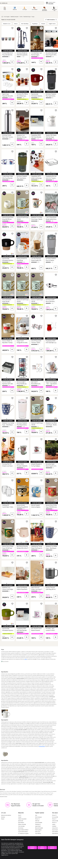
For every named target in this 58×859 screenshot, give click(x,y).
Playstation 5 (38, 824)
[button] (21, 48)
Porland (43, 23)
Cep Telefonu (38, 833)
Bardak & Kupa (27, 16)
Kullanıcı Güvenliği (22, 824)
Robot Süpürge (38, 817)
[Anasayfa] (2, 16)
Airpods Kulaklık (38, 822)
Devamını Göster (3, 796)
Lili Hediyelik (53, 791)
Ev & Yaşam (6, 16)
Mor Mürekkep (24, 23)
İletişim (2, 819)
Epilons (42, 794)
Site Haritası (20, 828)
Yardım (19, 817)
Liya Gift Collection (13, 794)
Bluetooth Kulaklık (39, 828)
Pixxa (1, 793)
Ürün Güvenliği (21, 826)
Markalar (3, 817)
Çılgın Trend (23, 794)
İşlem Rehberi (21, 822)
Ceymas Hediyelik (30, 793)
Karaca (16, 23)
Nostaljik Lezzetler (15, 793)
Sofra (21, 16)
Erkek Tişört (37, 831)
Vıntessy (7, 794)
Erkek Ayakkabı (38, 829)
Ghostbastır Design (7, 793)
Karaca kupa (42, 746)
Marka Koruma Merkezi (6, 815)
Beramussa (48, 791)
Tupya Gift (43, 791)
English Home (52, 23)
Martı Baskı (2, 794)
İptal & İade (20, 820)
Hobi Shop (38, 794)
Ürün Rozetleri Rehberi (23, 831)
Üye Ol (19, 815)
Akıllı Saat (37, 820)
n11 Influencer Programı (23, 833)
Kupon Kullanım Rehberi (23, 829)
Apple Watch (38, 826)
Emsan (33, 791)
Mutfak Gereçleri (14, 16)
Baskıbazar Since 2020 (31, 794)
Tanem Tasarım (43, 793)
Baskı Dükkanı (38, 791)
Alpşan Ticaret (50, 793)
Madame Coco (6, 23)
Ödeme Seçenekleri (22, 819)
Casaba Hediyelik (48, 794)
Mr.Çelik (19, 794)
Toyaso (24, 793)
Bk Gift (20, 793)
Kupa (33, 16)
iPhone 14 (37, 819)
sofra (25, 659)
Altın (36, 815)
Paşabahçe (35, 23)
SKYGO (38, 793)
